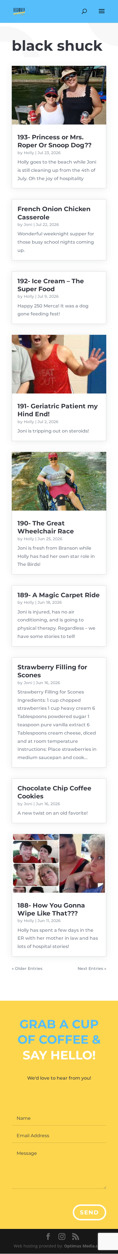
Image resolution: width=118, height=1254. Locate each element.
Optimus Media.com (84, 1246)
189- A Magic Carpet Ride (58, 595)
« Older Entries (27, 968)
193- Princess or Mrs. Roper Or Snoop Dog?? (54, 141)
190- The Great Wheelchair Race (45, 527)
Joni (28, 224)
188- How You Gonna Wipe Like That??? (51, 909)
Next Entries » (92, 968)
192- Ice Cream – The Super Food (50, 285)
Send (89, 1212)
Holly (29, 152)
